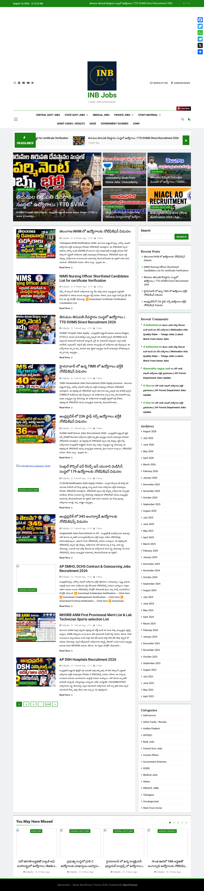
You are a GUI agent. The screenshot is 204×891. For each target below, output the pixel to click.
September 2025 (151, 504)
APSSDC (147, 735)
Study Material (148, 115)
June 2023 (148, 683)
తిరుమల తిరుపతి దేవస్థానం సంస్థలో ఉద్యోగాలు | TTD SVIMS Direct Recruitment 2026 (100, 138)
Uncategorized (150, 801)
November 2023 (151, 650)
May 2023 (148, 689)
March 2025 (149, 544)
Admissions (149, 715)
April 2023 (148, 696)
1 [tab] (170, 822)
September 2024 (151, 583)
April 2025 (148, 537)
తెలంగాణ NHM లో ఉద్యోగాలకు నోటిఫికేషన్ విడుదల (95, 231)
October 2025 (150, 497)
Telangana (23, 189)
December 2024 (151, 564)
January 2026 (150, 477)
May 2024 (148, 610)
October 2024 (150, 577)
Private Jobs (122, 115)
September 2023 (151, 663)
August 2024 (149, 590)
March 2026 (149, 464)
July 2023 (148, 676)
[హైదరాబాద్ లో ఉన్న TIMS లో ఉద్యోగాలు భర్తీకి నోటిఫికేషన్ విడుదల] (156, 142)
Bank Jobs (148, 741)
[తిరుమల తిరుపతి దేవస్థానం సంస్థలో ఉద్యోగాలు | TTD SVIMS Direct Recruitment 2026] (46, 142)
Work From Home (152, 808)
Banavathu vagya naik (156, 368)
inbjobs (65, 238)
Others (146, 781)
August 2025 (149, 510)
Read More (64, 267)
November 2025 (151, 491)
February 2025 (150, 550)
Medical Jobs (101, 115)
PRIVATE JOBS (113, 172)
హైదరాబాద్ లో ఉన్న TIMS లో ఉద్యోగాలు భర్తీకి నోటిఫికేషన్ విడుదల (141, 3)
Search (145, 230)
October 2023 (150, 656)
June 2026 (148, 444)
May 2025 (148, 530)
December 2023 (151, 643)
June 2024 (148, 603)
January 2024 (150, 636)
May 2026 (148, 451)
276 (48, 704)
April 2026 (148, 458)
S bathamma (150, 325)
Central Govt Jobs (48, 115)
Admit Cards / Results (71, 123)
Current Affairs (151, 755)
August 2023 (149, 669)
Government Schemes (114, 123)
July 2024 (148, 597)
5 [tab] (186, 822)
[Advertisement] (102, 36)
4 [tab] (182, 822)
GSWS (136, 123)
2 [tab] (174, 822)
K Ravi (147, 385)
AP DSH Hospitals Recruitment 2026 (87, 660)
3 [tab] (178, 822)
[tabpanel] (36, 851)
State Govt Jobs (75, 115)
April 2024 (148, 616)
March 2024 (149, 623)
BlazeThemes (130, 884)
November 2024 (151, 570)
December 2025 (151, 484)
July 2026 (148, 438)
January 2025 (150, 557)
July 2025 (148, 517)
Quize (93, 123)
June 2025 (148, 524)
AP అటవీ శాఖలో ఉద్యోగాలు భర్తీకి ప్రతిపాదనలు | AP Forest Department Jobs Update (164, 373)
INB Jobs (102, 95)
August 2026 (149, 431)
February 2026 (150, 471)
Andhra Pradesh (115, 206)
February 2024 (150, 630)
